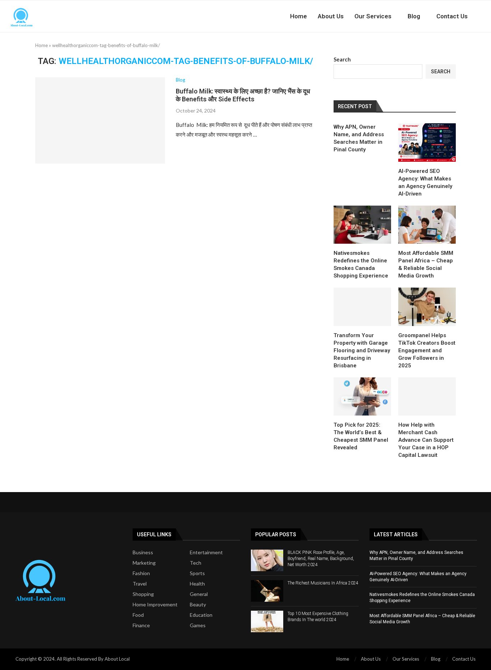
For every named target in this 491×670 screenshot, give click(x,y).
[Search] (487, 16)
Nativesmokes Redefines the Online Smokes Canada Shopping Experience (361, 264)
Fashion (141, 573)
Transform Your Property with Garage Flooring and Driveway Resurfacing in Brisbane (362, 350)
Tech (195, 562)
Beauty (198, 604)
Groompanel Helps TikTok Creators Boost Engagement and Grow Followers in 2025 (426, 350)
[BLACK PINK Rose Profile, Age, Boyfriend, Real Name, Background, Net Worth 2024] (267, 560)
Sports (197, 573)
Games (198, 625)
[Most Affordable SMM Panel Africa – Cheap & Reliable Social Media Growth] (427, 225)
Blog (414, 16)
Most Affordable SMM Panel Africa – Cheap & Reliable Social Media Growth (425, 264)
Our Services (372, 16)
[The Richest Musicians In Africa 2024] (267, 591)
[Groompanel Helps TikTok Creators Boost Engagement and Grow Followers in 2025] (427, 307)
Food (138, 615)
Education (201, 615)
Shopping (143, 594)
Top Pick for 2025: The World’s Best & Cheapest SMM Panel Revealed (361, 436)
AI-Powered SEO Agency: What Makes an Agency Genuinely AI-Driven (425, 182)
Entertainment (206, 552)
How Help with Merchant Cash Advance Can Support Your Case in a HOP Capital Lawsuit (426, 440)
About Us (331, 16)
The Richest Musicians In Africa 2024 (323, 583)
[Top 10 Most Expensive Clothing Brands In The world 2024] (267, 621)
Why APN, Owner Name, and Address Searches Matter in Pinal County (359, 138)
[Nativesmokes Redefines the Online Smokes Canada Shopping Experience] (362, 225)
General (199, 594)
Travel (140, 583)
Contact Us (452, 16)
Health (197, 583)
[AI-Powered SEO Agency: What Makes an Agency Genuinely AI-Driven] (427, 142)
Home (298, 16)
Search (342, 59)
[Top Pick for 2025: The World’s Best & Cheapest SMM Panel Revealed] (362, 396)
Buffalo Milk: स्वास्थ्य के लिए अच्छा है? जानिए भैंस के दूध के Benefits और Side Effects (243, 95)
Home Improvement (155, 604)
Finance (141, 625)
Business (143, 552)
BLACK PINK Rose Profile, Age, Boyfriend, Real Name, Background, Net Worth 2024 (321, 558)
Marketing (144, 562)
